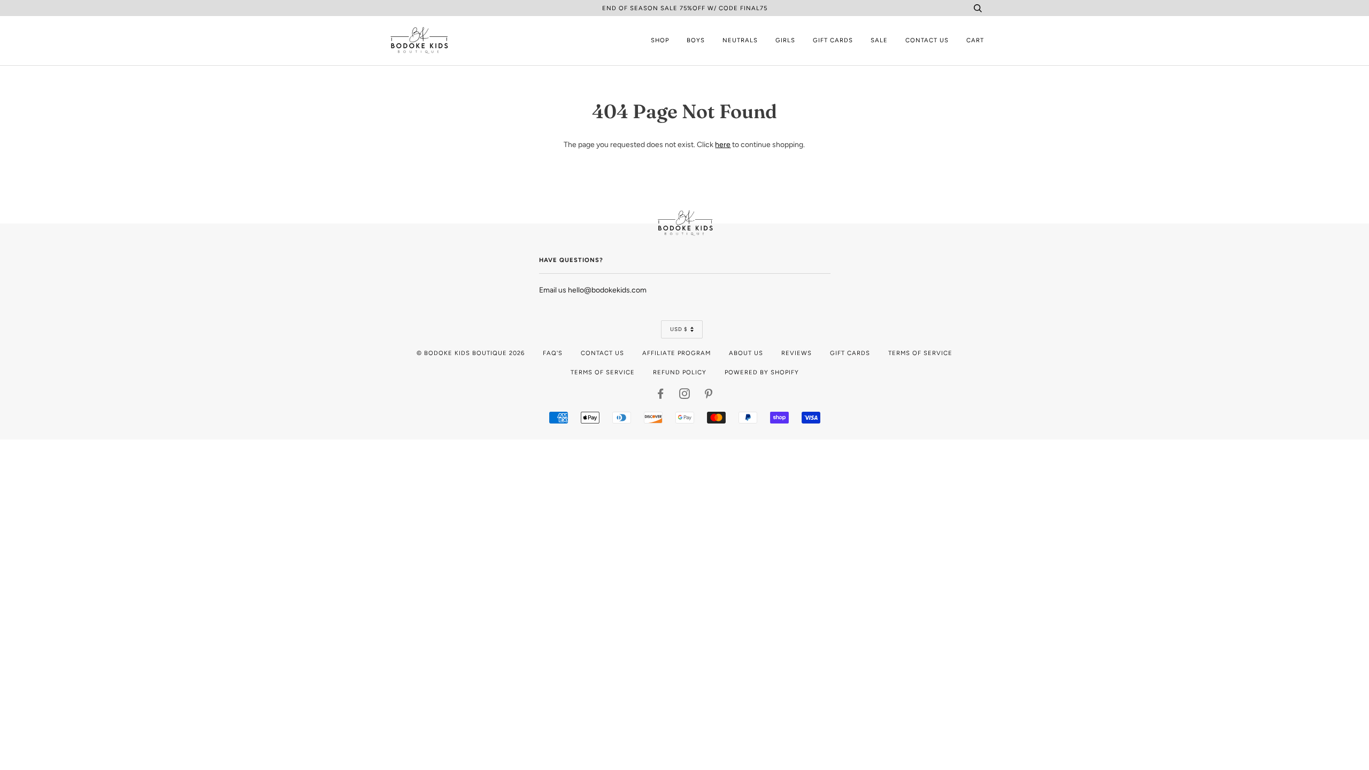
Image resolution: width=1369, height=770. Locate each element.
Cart (975, 40)
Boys (696, 40)
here (722, 144)
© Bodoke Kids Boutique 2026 (471, 353)
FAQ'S (553, 353)
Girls (785, 40)
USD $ (679, 329)
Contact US (602, 353)
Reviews (796, 353)
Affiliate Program (676, 353)
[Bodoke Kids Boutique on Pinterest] (708, 395)
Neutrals (740, 40)
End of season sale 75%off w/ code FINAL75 (684, 8)
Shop (660, 40)
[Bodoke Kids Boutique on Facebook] (660, 395)
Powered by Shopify (762, 372)
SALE (879, 40)
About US (746, 353)
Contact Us (927, 40)
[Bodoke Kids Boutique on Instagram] (684, 395)
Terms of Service (920, 353)
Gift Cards (833, 40)
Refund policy (679, 372)
